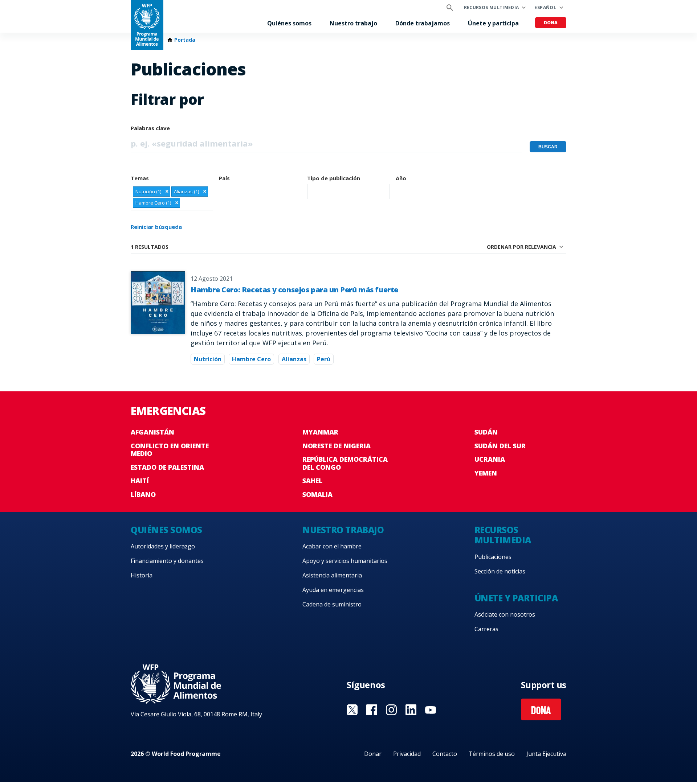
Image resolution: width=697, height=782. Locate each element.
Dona (551, 23)
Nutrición (207, 359)
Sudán (486, 432)
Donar (373, 754)
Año (401, 178)
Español (545, 7)
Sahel (312, 480)
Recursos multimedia (491, 7)
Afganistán (152, 432)
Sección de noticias (499, 571)
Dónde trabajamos (422, 23)
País (224, 178)
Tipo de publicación (333, 178)
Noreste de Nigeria (336, 445)
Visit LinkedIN (410, 709)
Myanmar (320, 432)
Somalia (317, 494)
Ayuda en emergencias (333, 590)
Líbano (143, 494)
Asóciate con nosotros (504, 614)
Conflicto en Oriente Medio (170, 449)
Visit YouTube (430, 709)
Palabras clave (150, 128)
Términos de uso (492, 754)
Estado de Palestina (167, 467)
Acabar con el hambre (332, 546)
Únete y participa (493, 23)
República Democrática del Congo (345, 463)
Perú (323, 359)
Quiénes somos (289, 23)
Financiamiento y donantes (167, 561)
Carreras (486, 629)
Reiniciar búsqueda (156, 226)
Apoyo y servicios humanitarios (344, 561)
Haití (140, 480)
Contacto (444, 754)
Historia (141, 575)
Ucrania (489, 459)
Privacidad (407, 754)
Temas (140, 178)
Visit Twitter (352, 709)
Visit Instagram (391, 709)
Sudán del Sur (500, 445)
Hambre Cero (251, 359)
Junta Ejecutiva (546, 754)
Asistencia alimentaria (332, 575)
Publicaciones (492, 557)
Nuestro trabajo (353, 23)
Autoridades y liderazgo (163, 546)
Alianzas (294, 359)
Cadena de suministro (332, 604)
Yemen (485, 473)
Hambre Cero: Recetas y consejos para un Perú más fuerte (294, 290)
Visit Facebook (371, 709)
